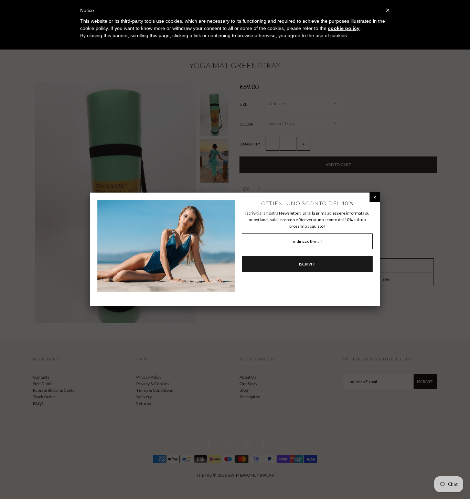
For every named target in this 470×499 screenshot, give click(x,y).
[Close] (375, 197)
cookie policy (344, 28)
